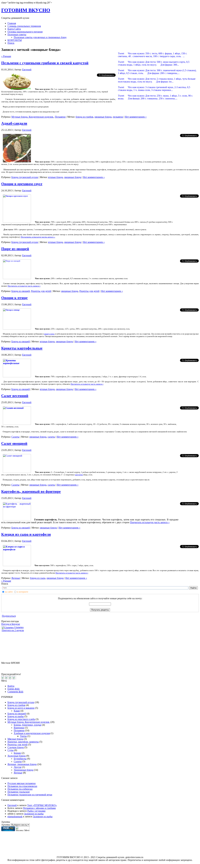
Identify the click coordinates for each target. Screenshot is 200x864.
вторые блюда (55, 177)
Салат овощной (14, 443)
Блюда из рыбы (16, 716)
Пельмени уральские (19, 791)
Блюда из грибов (16, 705)
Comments (15, 691)
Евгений (26, 69)
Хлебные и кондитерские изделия (32, 733)
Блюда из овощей (20, 291)
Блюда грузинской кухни (24, 177)
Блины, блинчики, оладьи (27, 724)
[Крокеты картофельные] (16, 376)
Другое (17, 767)
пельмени (118, 116)
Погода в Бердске (10, 624)
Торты (23, 736)
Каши (17, 710)
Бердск (5, 665)
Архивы (5, 824)
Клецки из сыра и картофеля (26, 534)
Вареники (19, 727)
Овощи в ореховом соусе (21, 184)
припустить (49, 334)
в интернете (22, 592)
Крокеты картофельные (21, 348)
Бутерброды (20, 758)
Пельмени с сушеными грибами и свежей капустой (44, 63)
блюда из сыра (37, 578)
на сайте (9, 592)
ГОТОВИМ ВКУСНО (25, 10)
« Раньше (6, 56)
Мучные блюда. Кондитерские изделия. (32, 116)
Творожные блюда (23, 770)
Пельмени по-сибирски (20, 789)
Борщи (17, 753)
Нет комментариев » (136, 116)
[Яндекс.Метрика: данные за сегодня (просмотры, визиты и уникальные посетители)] (22, 828)
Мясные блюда (15, 739)
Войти (11, 686)
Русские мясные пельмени (22, 783)
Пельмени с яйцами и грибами (39, 808)
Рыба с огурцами (36, 811)
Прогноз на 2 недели (13, 630)
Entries (14, 689)
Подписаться (9, 616)
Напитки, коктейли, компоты (23, 741)
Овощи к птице (14, 298)
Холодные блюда (17, 755)
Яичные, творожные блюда (22, 764)
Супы (11, 750)
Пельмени (60, 116)
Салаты (15, 436)
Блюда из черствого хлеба (21, 719)
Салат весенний (14, 396)
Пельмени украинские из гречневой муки (30, 794)
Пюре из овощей (15, 249)
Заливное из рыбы (34, 813)
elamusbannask (15, 816)
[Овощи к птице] (16, 329)
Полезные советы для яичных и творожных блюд (40, 37)
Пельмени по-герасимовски (22, 786)
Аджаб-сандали (14, 123)
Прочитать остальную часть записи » (38, 237)
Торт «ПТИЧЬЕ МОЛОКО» (42, 805)
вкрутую (79, 474)
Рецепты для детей (41, 291)
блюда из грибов (84, 116)
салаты (51, 436)
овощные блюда (103, 116)
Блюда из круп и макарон (21, 708)
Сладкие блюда (16, 747)
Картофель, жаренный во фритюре (31, 491)
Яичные (15, 578)
